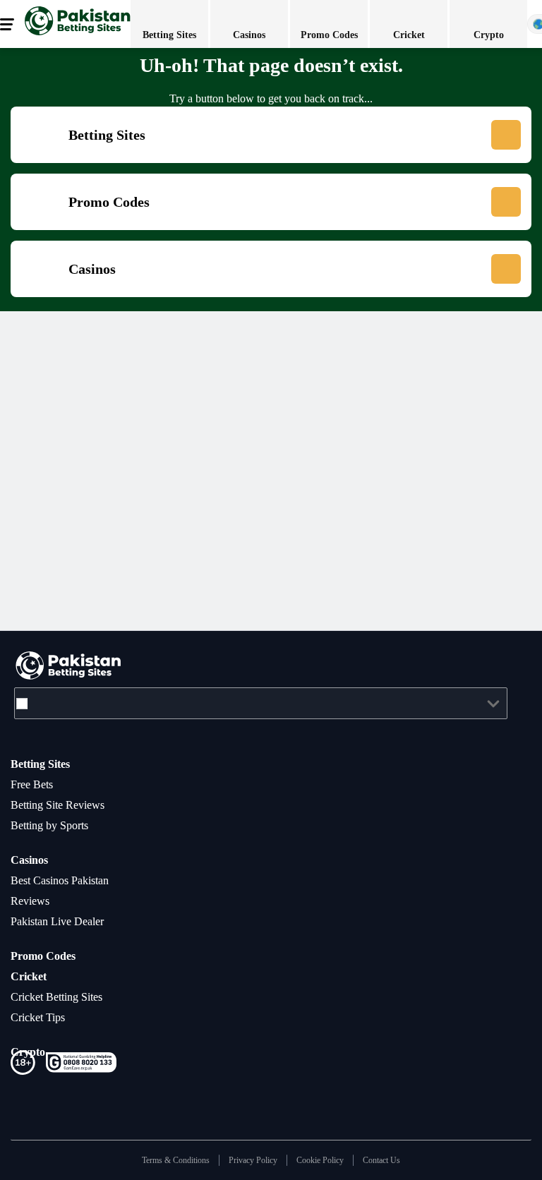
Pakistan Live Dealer (65, 921)
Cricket (30, 976)
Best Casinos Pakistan (69, 880)
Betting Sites (45, 764)
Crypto (29, 1051)
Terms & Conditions (164, 1160)
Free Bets (36, 784)
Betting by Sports (58, 825)
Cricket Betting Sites (66, 996)
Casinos (33, 860)
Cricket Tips (43, 1017)
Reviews (32, 900)
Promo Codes (47, 956)
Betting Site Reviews (65, 804)
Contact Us (394, 1160)
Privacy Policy (250, 1160)
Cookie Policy (325, 1160)
